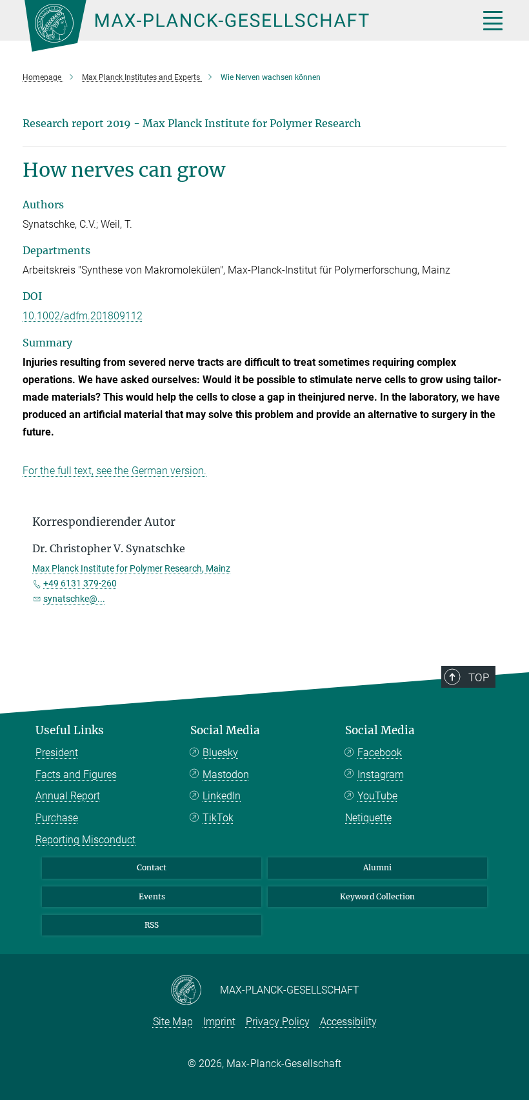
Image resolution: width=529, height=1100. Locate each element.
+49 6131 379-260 (80, 583)
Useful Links (69, 730)
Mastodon (226, 774)
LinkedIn (222, 796)
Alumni (377, 867)
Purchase (56, 818)
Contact (151, 867)
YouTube (377, 796)
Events (152, 896)
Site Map (173, 1021)
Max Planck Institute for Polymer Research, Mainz (131, 568)
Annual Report (67, 796)
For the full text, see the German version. (114, 471)
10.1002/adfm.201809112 (83, 316)
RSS (152, 925)
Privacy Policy (278, 1021)
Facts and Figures (76, 774)
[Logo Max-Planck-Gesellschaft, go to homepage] (235, 26)
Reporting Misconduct (85, 840)
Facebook (379, 752)
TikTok (218, 818)
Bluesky (220, 752)
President (56, 752)
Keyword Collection (377, 896)
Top (478, 677)
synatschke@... (74, 599)
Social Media (225, 730)
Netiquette (368, 818)
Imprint (219, 1021)
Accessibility (348, 1021)
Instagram (380, 774)
